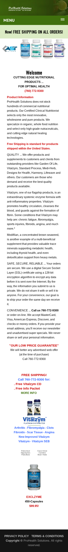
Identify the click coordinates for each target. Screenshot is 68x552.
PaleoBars (25, 455)
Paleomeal (25, 451)
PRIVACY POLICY (16, 536)
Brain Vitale (42, 455)
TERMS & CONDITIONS (47, 536)
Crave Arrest (42, 451)
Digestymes (25, 453)
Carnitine (42, 453)
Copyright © (14, 540)
